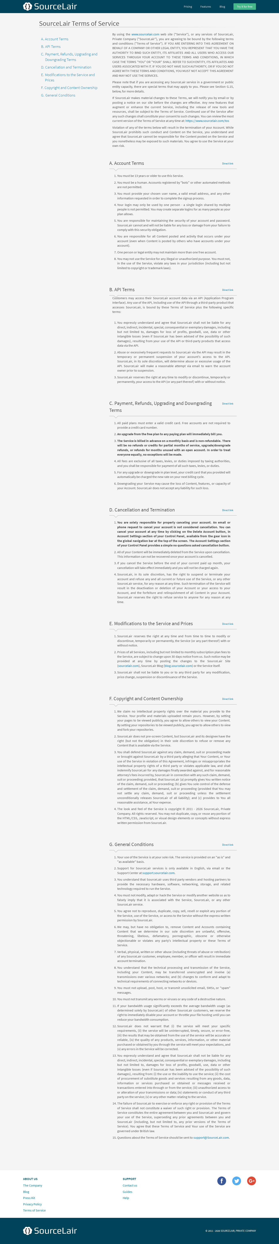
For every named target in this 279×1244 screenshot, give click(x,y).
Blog (222, 6)
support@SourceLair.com (211, 1137)
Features (205, 6)
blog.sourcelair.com (178, 666)
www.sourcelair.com (145, 34)
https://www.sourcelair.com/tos (207, 121)
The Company (32, 1185)
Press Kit (29, 1198)
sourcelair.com (128, 666)
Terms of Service (34, 1210)
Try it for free (244, 6)
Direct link (227, 163)
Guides (127, 1191)
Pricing (188, 6)
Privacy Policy (32, 1204)
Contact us (130, 1185)
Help (126, 1198)
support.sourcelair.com (158, 873)
